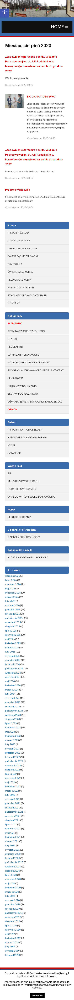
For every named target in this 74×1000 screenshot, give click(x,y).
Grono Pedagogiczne (22, 248)
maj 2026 (10, 588)
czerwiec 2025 (13, 634)
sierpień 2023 (12, 719)
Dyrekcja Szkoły (19, 240)
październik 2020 (14, 862)
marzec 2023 (12, 740)
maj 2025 (10, 639)
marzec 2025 (12, 647)
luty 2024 (10, 693)
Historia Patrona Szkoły (25, 429)
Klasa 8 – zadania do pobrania (28, 557)
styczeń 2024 (12, 698)
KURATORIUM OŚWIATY (22, 488)
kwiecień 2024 (13, 685)
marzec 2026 (12, 596)
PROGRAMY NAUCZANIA (22, 385)
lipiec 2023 (11, 723)
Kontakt (14, 303)
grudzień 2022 (12, 752)
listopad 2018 (12, 954)
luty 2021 (10, 845)
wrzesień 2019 (13, 917)
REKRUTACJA (15, 378)
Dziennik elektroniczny (24, 537)
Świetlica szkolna (20, 271)
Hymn (11, 445)
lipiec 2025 (11, 630)
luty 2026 (10, 601)
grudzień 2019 (12, 904)
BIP (10, 473)
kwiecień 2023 (13, 735)
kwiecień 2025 (13, 643)
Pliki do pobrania (19, 516)
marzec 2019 (12, 942)
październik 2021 (14, 811)
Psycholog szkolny (21, 287)
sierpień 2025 (12, 626)
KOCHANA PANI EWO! (41, 96)
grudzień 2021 (12, 803)
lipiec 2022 (11, 773)
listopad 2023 (12, 706)
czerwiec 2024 (13, 676)
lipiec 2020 (11, 874)
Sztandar (14, 453)
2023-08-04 (27, 207)
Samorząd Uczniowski (23, 256)
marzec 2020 (12, 891)
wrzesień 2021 (13, 815)
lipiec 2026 (11, 580)
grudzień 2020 (12, 853)
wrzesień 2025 (13, 622)
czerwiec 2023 (13, 727)
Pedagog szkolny (20, 279)
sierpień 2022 (12, 769)
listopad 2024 (12, 664)
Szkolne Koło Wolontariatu (27, 295)
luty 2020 (10, 895)
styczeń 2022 (12, 799)
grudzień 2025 (12, 609)
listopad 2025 (12, 613)
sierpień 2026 (12, 575)
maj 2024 (10, 681)
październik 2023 (14, 710)
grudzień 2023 (12, 702)
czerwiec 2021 (13, 828)
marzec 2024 (12, 689)
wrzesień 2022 (13, 765)
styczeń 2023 (12, 748)
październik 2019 (14, 912)
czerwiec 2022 (13, 777)
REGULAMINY (15, 346)
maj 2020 (10, 883)
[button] (4, 13)
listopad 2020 (12, 858)
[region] (37, 8)
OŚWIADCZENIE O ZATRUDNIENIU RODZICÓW (35, 401)
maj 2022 (10, 782)
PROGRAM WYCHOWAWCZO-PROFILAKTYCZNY (36, 370)
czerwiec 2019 (13, 929)
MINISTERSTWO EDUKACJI (23, 481)
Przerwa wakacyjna (17, 189)
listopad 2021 (12, 807)
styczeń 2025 (12, 655)
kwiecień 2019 (13, 938)
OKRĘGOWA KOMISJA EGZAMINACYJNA (31, 496)
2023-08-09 (27, 178)
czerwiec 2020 (13, 879)
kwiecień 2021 (13, 836)
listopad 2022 (12, 757)
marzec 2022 (12, 790)
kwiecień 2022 (13, 786)
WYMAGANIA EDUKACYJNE (23, 354)
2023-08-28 (49, 138)
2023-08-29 (27, 85)
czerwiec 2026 (13, 584)
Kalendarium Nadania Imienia (27, 437)
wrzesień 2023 (13, 714)
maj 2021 (10, 832)
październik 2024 (14, 668)
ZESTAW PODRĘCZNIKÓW (23, 393)
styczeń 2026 (12, 605)
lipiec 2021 (11, 824)
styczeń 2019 (12, 950)
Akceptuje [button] (37, 995)
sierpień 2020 (12, 870)
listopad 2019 (12, 908)
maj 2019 (10, 933)
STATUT (12, 339)
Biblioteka (15, 264)
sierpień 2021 (12, 820)
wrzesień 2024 (13, 672)
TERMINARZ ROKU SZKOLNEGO (26, 331)
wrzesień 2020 (13, 866)
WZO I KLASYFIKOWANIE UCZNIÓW (29, 362)
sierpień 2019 (12, 921)
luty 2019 (10, 946)
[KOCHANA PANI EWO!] (14, 101)
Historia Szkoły (19, 232)
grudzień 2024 (12, 660)
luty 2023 (10, 744)
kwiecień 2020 (13, 887)
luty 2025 (10, 651)
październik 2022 (14, 761)
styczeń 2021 (12, 849)
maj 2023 (10, 731)
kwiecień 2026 (13, 592)
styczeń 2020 (12, 900)
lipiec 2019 (11, 925)
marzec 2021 (12, 841)
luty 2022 (10, 794)
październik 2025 (14, 617)
